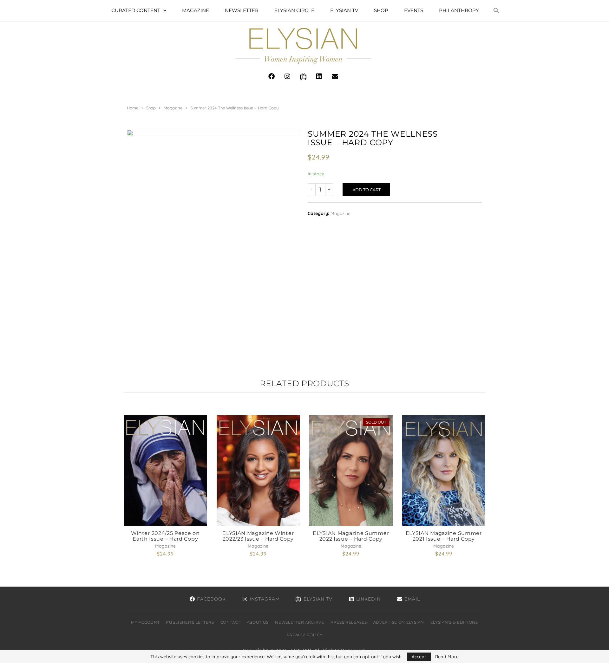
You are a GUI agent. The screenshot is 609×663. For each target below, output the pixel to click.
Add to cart (366, 189)
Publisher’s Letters (190, 622)
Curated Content (135, 10)
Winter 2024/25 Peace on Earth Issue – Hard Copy (165, 536)
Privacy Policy (305, 635)
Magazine (195, 10)
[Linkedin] (319, 76)
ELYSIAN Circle (294, 10)
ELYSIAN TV (344, 10)
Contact (230, 622)
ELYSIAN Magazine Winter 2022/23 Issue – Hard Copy (258, 536)
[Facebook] (271, 76)
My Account (145, 622)
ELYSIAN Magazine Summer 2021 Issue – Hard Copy (444, 536)
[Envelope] (335, 76)
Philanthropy (459, 10)
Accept (419, 657)
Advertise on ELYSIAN (398, 622)
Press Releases (349, 622)
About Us (258, 622)
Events (413, 10)
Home (132, 107)
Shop (381, 10)
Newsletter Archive (299, 622)
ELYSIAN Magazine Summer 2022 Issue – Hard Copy (351, 536)
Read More (447, 656)
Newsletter (242, 10)
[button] (496, 10)
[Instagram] (287, 76)
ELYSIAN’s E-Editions (454, 622)
